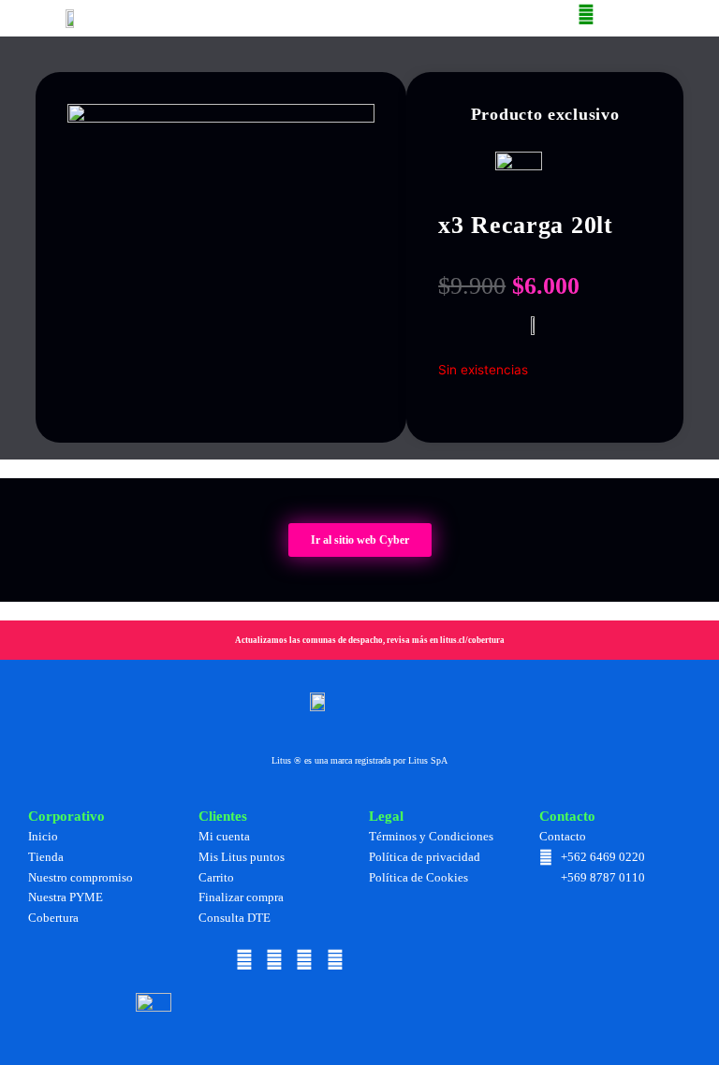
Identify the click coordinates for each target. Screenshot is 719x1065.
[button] (159, 18)
